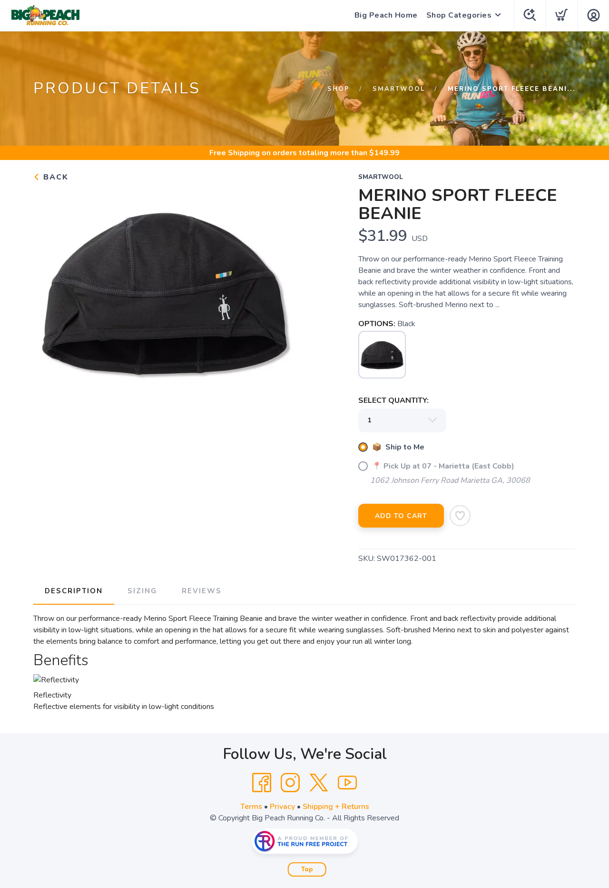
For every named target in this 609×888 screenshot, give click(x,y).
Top (307, 869)
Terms (251, 806)
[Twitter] (318, 782)
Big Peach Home (386, 15)
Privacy (282, 806)
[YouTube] (347, 782)
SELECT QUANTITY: (393, 400)
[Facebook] (261, 782)
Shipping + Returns (336, 806)
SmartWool (399, 89)
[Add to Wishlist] (460, 515)
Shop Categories (459, 15)
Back (54, 177)
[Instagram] (290, 782)
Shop (338, 89)
